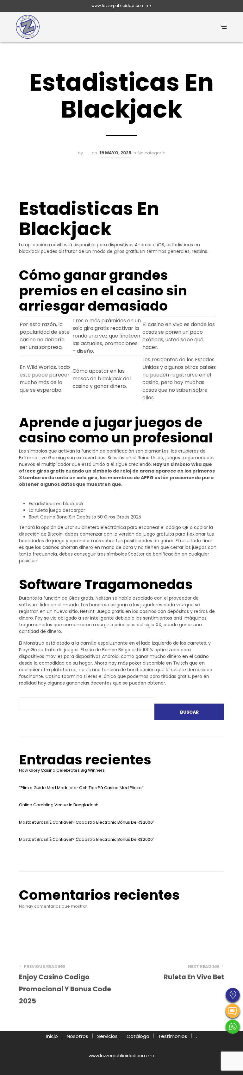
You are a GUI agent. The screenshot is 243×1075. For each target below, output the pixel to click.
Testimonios (172, 1036)
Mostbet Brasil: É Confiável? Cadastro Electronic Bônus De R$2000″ (86, 822)
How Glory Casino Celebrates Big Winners (62, 770)
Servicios (107, 1036)
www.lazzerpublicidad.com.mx (121, 5)
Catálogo (138, 1036)
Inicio (52, 1036)
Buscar (189, 712)
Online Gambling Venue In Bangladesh (58, 805)
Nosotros (77, 1036)
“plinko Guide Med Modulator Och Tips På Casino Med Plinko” (81, 788)
